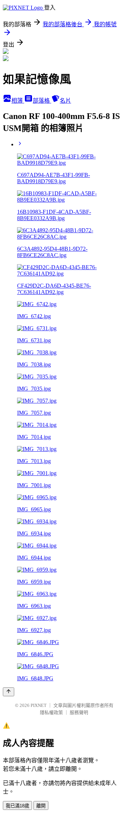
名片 (65, 101)
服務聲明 (79, 712)
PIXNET (39, 705)
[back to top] (8, 691)
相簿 (17, 101)
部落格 (42, 101)
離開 (41, 805)
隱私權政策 (51, 712)
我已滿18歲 (17, 805)
